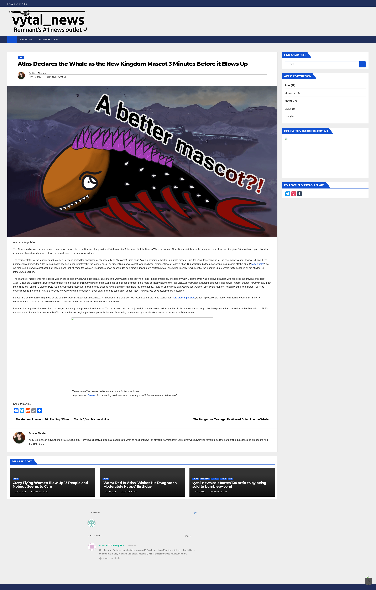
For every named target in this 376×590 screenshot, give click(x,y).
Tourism (55, 77)
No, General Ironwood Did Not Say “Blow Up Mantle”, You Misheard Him (62, 419)
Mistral (215, 479)
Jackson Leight (130, 492)
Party (48, 77)
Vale (230, 479)
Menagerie (204, 479)
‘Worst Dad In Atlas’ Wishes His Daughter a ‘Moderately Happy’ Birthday (140, 485)
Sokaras (92, 395)
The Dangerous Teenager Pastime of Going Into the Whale (231, 419)
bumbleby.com (48, 39)
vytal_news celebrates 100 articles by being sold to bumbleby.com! (229, 485)
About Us (26, 39)
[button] (366, 39)
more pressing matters (183, 297)
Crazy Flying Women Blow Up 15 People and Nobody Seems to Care (50, 485)
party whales (257, 264)
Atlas (21, 57)
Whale (63, 77)
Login (194, 512)
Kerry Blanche (39, 73)
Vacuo (223, 479)
